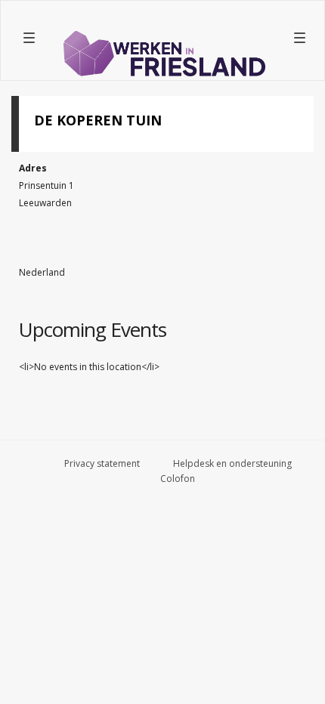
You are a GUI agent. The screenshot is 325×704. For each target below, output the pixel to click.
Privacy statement (102, 463)
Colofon (177, 478)
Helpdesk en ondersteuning (232, 463)
